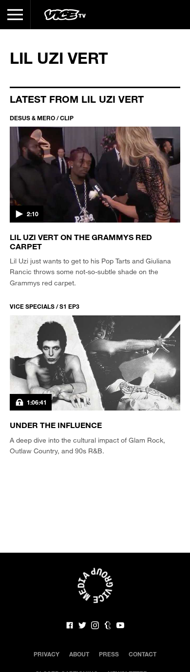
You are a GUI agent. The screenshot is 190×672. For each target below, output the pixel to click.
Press (109, 654)
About (79, 654)
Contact (142, 654)
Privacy (46, 654)
